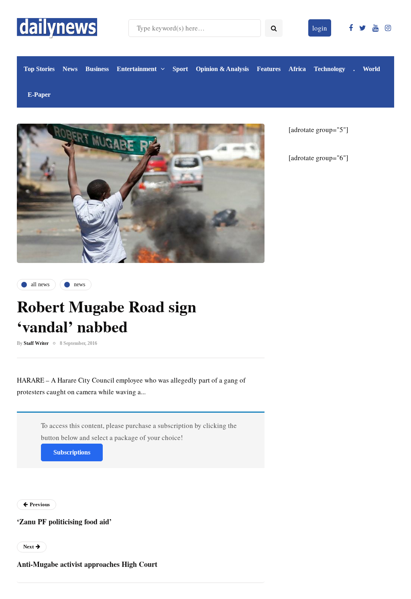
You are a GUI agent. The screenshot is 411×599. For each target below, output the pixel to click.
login (319, 28)
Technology (329, 68)
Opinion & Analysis (222, 68)
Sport (180, 68)
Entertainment (137, 68)
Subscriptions (71, 452)
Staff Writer (36, 343)
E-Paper (39, 94)
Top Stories (39, 68)
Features (269, 68)
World (371, 68)
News (70, 68)
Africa (297, 68)
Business (97, 68)
